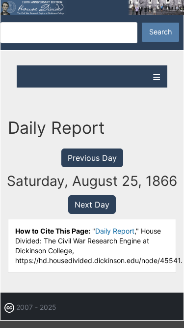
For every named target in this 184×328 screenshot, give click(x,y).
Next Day (92, 204)
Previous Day (92, 158)
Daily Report (114, 231)
